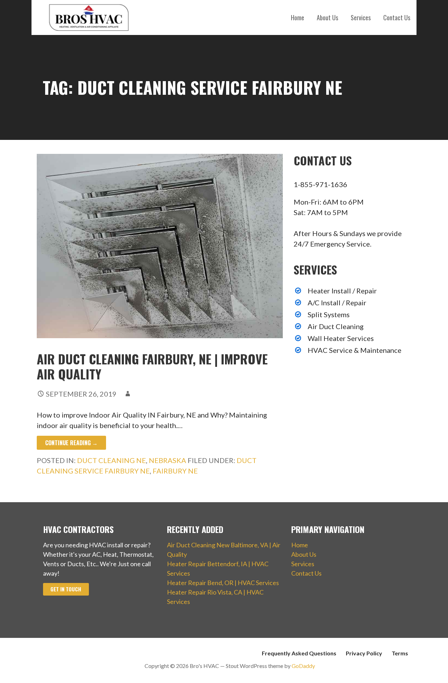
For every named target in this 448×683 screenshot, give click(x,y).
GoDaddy (303, 665)
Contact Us (396, 17)
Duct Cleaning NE (111, 460)
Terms (400, 653)
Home (297, 17)
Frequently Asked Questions (299, 653)
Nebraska (167, 460)
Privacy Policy (364, 653)
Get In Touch (65, 589)
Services (361, 17)
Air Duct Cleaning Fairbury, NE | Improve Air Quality (152, 366)
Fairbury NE (175, 471)
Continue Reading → (71, 443)
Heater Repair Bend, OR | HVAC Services (223, 582)
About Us (327, 17)
